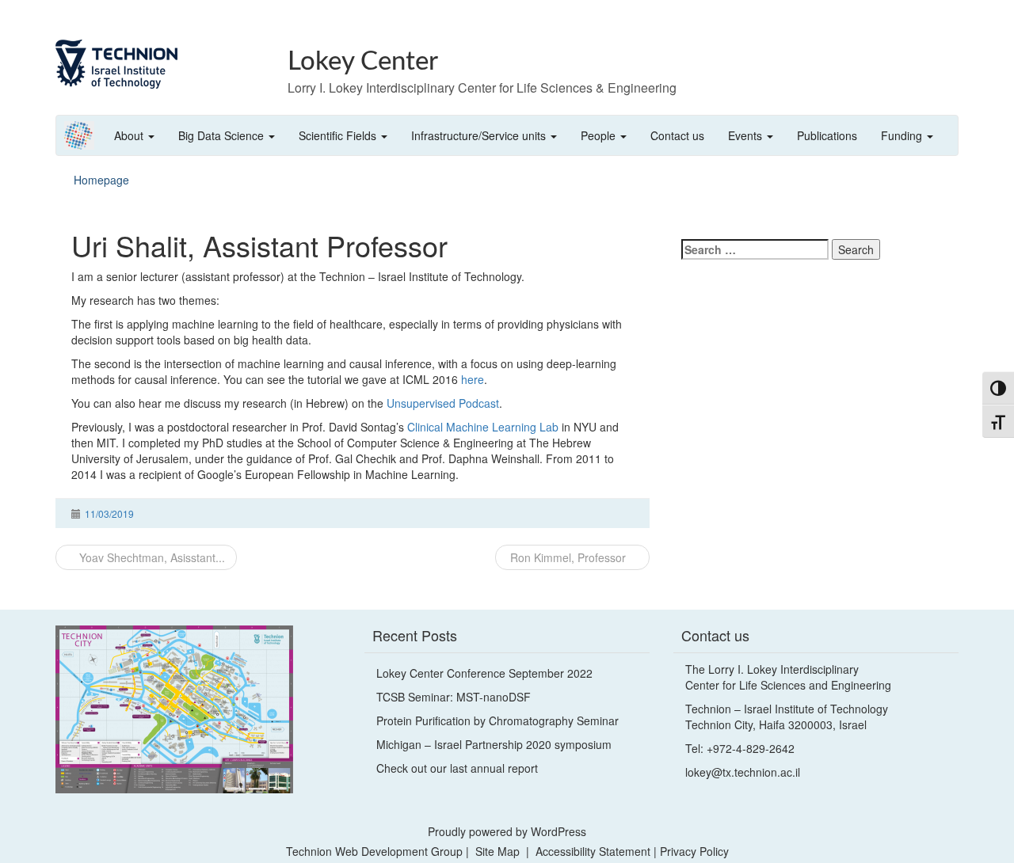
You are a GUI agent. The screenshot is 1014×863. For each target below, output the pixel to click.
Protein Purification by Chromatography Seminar (497, 720)
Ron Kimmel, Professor (568, 557)
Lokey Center (363, 61)
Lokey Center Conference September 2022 (484, 673)
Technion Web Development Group (374, 851)
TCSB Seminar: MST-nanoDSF (453, 697)
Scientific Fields (339, 135)
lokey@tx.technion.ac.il (742, 772)
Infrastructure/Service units (480, 135)
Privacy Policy (694, 851)
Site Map (497, 851)
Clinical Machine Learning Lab (482, 427)
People (600, 135)
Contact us (677, 135)
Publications (827, 135)
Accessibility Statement (595, 851)
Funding (903, 135)
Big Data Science (222, 135)
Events (746, 135)
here (472, 379)
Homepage (101, 180)
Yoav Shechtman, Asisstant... (150, 557)
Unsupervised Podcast (443, 403)
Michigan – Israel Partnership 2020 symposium (494, 744)
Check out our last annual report (457, 768)
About (130, 135)
